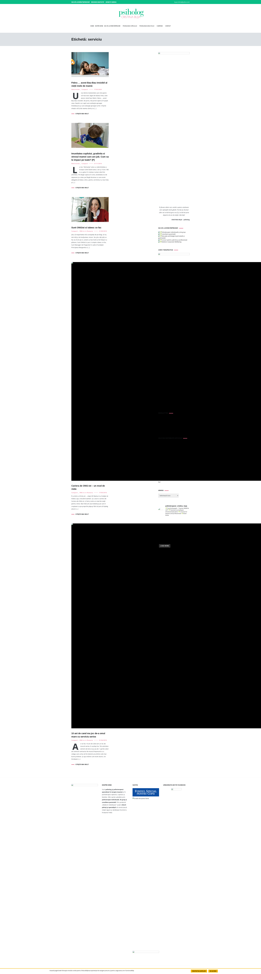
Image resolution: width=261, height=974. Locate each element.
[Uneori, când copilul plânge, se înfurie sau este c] (178, 521)
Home (92, 26)
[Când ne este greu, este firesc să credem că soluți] (161, 541)
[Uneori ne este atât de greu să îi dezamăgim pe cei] (161, 526)
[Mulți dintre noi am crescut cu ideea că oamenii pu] (186, 531)
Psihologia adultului (146, 26)
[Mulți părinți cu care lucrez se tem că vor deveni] (186, 541)
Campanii (160, 26)
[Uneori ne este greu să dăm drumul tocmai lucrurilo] (186, 521)
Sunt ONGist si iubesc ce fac (86, 227)
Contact (168, 26)
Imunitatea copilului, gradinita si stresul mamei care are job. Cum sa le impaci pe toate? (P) (90, 156)
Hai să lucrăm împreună (80, 2)
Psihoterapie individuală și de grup (174, 232)
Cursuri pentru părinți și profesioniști (174, 240)
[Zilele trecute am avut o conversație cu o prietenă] (178, 541)
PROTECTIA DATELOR (199, 971)
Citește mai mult (82, 114)
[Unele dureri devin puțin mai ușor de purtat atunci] (186, 526)
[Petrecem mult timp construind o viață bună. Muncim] (170, 521)
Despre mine (99, 26)
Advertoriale (75, 89)
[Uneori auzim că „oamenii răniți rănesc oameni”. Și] (186, 536)
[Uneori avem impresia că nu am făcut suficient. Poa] (161, 536)
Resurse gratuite (97, 2)
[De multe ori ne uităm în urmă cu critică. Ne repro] (178, 531)
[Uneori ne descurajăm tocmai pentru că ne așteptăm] (170, 531)
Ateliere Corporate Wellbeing (171, 242)
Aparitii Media (111, 2)
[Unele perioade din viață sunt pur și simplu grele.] (161, 531)
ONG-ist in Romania (86, 231)
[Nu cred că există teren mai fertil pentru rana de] (170, 536)
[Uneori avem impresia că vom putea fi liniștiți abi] (161, 521)
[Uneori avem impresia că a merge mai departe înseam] (178, 526)
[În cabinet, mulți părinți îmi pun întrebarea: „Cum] (170, 526)
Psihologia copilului (130, 26)
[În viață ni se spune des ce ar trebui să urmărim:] (170, 541)
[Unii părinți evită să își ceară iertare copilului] (178, 536)
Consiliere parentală (168, 234)
